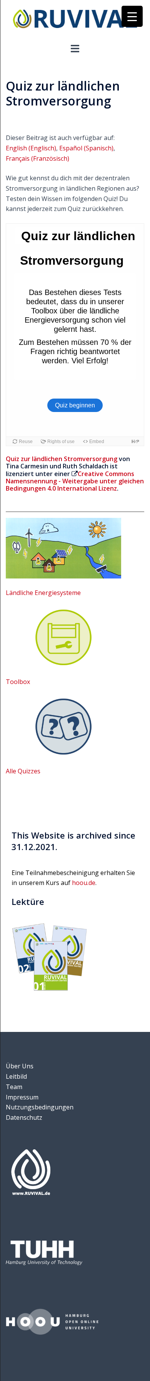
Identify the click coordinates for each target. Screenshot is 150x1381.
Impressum (22, 1097)
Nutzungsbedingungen (39, 1107)
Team (14, 1087)
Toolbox (18, 681)
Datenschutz (24, 1117)
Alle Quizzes (23, 771)
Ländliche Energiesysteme (43, 592)
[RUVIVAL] (75, 20)
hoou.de (83, 882)
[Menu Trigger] (132, 16)
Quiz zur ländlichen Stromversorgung (61, 459)
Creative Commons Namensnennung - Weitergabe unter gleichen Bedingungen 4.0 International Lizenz (75, 481)
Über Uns (19, 1066)
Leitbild (16, 1076)
